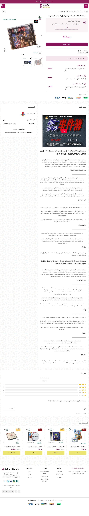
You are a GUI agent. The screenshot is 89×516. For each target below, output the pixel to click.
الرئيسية (86, 11)
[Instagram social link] (16, 491)
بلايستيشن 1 (62, 11)
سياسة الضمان (44, 476)
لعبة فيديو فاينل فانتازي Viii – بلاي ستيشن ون (12, 447)
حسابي (29, 471)
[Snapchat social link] (6, 491)
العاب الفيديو (78, 11)
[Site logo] (44, 6)
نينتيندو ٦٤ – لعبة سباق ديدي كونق (78, 447)
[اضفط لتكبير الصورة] (40, 53)
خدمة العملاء (59, 474)
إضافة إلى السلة (66, 44)
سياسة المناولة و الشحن (44, 472)
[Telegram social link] (78, 51)
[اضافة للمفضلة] (71, 429)
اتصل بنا (59, 477)
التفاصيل (50, 68)
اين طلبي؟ (59, 471)
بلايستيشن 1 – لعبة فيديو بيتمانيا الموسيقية (55, 447)
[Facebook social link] (83, 51)
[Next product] (2, 11)
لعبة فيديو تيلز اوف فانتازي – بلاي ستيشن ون (34, 447)
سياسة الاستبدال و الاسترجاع (44, 480)
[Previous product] (6, 11)
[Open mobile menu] (86, 6)
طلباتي (29, 474)
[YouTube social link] (12, 491)
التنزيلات (30, 477)
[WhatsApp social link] (81, 51)
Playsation (70, 11)
